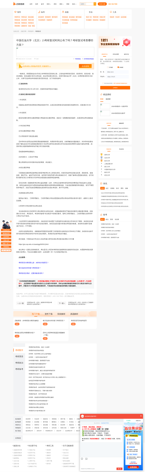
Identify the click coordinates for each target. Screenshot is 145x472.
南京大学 (107, 172)
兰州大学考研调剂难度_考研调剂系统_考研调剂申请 (115, 141)
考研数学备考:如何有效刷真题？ (38, 400)
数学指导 (55, 17)
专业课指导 (41, 20)
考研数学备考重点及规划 (36, 407)
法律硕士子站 (32, 466)
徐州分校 (45, 428)
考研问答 (95, 17)
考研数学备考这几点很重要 (37, 384)
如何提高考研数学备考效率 (37, 380)
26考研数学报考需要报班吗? (37, 364)
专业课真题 (65, 20)
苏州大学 (39, 430)
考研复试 (31, 23)
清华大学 (107, 155)
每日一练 (89, 17)
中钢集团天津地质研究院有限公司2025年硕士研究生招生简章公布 (115, 196)
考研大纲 (31, 20)
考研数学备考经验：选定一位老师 (39, 347)
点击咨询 (85, 66)
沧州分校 (54, 428)
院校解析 (102, 20)
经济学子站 (31, 452)
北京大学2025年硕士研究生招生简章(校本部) (113, 193)
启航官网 (23, 31)
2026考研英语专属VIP (118, 113)
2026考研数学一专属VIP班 (119, 106)
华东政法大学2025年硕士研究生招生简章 (112, 203)
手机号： (103, 76)
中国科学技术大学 (109, 169)
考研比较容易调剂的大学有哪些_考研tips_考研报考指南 (115, 138)
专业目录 (36, 419)
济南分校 (36, 428)
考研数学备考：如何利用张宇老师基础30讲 (42, 387)
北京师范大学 (68, 430)
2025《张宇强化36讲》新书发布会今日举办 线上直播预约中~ (47, 377)
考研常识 (17, 17)
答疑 (33, 26)
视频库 (49, 455)
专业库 (117, 17)
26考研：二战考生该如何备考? (38, 357)
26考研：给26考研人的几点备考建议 (40, 354)
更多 (73, 4)
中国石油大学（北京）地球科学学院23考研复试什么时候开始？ (39, 303)
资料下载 (62, 419)
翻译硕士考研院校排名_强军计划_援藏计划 (112, 131)
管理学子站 (31, 455)
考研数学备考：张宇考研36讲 (38, 394)
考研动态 (24, 17)
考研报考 (31, 31)
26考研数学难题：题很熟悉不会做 (39, 360)
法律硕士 (62, 422)
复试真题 (65, 23)
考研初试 (24, 23)
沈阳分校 (16, 463)
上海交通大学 (108, 164)
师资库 (49, 458)
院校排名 (95, 20)
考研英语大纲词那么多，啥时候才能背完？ (34, 262)
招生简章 (24, 20)
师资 (55, 4)
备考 (42, 4)
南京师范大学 (29, 430)
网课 (67, 4)
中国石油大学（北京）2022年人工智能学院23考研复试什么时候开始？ (80, 303)
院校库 (112, 17)
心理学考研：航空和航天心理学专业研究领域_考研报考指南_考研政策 (115, 135)
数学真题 (78, 17)
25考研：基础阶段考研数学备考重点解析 (41, 397)
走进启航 (123, 17)
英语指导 (48, 17)
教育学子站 (31, 458)
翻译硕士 (54, 422)
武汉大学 (107, 175)
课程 (61, 4)
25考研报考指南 (89, 59)
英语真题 (65, 17)
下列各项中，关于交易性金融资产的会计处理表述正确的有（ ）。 (115, 128)
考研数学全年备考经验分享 (37, 410)
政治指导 (41, 17)
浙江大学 (107, 167)
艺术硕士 (71, 422)
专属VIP (72, 428)
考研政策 (17, 20)
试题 (29, 26)
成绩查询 (24, 26)
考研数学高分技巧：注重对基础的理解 (40, 374)
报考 (36, 4)
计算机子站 (31, 450)
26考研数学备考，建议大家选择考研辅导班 (42, 370)
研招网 (49, 450)
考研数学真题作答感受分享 (37, 367)
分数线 (78, 419)
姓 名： (103, 72)
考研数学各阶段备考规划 (36, 350)
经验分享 (102, 17)
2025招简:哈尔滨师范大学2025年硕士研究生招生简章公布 (115, 206)
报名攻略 (31, 17)
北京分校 (28, 428)
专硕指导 (49, 20)
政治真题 (72, 17)
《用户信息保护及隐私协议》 (120, 83)
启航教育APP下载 (68, 463)
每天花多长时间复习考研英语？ (30, 268)
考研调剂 (17, 26)
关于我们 (66, 450)
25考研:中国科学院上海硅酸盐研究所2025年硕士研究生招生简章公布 (115, 199)
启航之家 (16, 466)
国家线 (71, 419)
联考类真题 (73, 20)
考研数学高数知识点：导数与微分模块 (40, 390)
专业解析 (89, 20)
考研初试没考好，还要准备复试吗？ (31, 273)
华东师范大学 (49, 430)
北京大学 (107, 158)
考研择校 (78, 59)
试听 (17, 324)
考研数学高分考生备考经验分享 (38, 404)
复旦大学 (107, 161)
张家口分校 (63, 428)
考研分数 (17, 23)
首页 (31, 4)
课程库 (49, 452)
